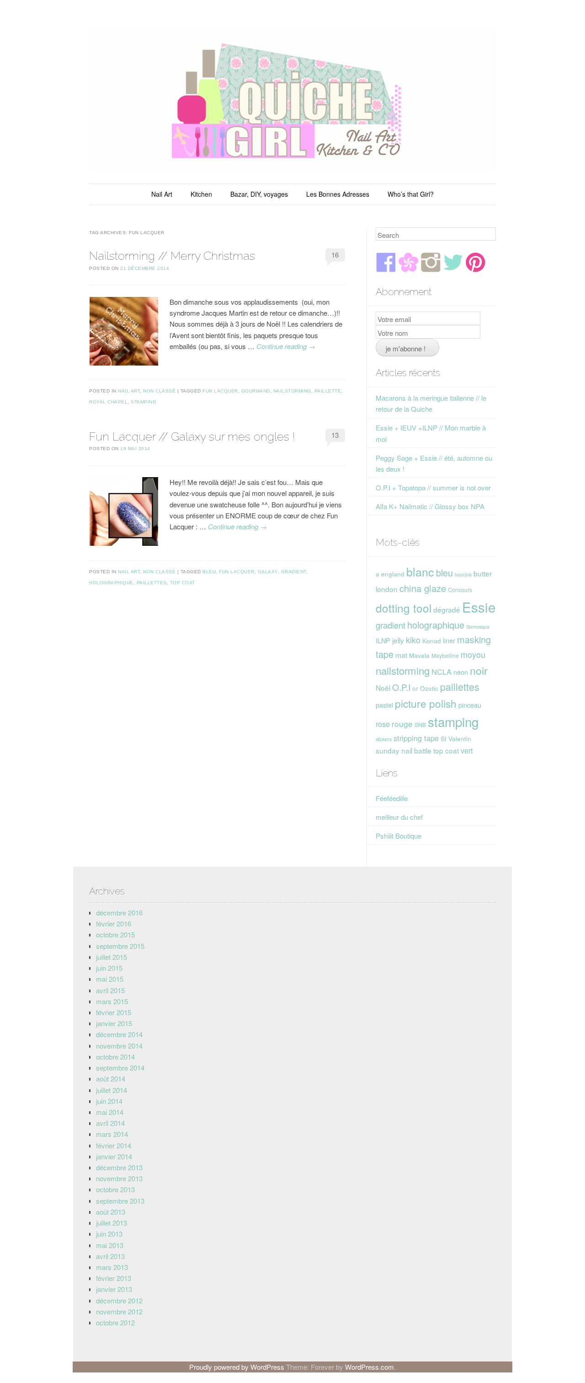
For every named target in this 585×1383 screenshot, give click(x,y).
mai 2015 (109, 979)
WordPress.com (369, 1367)
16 (335, 254)
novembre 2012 (119, 1311)
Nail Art (161, 194)
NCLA (441, 671)
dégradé (446, 609)
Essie (478, 606)
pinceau (469, 705)
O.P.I (401, 687)
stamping (143, 401)
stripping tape (416, 737)
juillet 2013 (111, 1222)
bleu (209, 571)
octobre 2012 (115, 1322)
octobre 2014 (115, 1056)
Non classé (159, 390)
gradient (293, 571)
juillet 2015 (111, 957)
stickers (384, 739)
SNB (420, 724)
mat (401, 655)
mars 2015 (112, 1001)
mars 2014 (112, 1134)
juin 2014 (109, 1101)
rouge (402, 723)
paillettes (152, 582)
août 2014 (110, 1078)
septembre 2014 (120, 1067)
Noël (383, 688)
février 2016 (113, 923)
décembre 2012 (119, 1300)
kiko (413, 640)
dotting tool (403, 608)
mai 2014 (109, 1112)
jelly (398, 640)
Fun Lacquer (220, 390)
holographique (111, 582)
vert (467, 750)
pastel (384, 705)
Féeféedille (392, 798)
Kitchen (201, 194)
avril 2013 (110, 1256)
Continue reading (285, 346)
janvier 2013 (114, 1289)
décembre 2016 (119, 912)
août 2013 (110, 1211)
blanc (420, 571)
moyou (473, 654)
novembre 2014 (119, 1045)
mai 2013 (109, 1245)
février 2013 (113, 1278)
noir (479, 670)
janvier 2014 (114, 1156)
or (415, 688)
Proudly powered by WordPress (236, 1367)
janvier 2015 (114, 1023)
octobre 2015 (115, 934)
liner (449, 640)
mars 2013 (112, 1267)
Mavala (419, 655)
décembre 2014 (119, 1034)
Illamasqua (477, 626)
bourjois (463, 574)
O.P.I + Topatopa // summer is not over (433, 487)
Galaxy (268, 571)
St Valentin (456, 738)
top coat (182, 582)
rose (383, 723)
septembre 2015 (120, 946)
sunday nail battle (403, 750)
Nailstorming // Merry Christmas (172, 256)
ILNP (383, 640)
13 (335, 435)
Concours (460, 589)
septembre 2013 (120, 1200)
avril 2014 (110, 1123)
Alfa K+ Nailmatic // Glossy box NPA (430, 506)
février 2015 (113, 1012)
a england (390, 573)
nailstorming (292, 390)
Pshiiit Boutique (398, 835)
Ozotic (429, 688)
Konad (431, 640)
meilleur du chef (399, 817)
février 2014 (113, 1145)
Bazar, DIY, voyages (259, 194)
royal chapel (108, 401)
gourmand (255, 390)
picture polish (426, 703)
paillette (327, 390)
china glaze (422, 588)
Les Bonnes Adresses (337, 194)
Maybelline (445, 655)
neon (460, 672)
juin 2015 (109, 968)
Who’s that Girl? (411, 194)
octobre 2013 (115, 1189)
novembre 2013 (119, 1178)
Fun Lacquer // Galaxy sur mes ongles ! (192, 436)
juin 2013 (109, 1233)
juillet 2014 (111, 1090)
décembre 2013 (119, 1167)
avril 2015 (110, 990)
